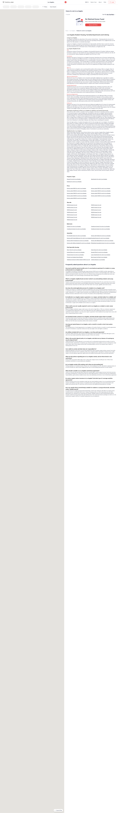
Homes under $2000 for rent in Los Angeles (77, 195)
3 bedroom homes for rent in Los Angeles (100, 229)
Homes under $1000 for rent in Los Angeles (76, 190)
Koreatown (69, 56)
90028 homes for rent (96, 214)
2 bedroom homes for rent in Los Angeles (76, 229)
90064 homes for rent (72, 219)
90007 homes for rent (96, 207)
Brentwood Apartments (72, 94)
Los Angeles (72, 30)
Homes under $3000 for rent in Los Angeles (77, 198)
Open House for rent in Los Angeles (99, 249)
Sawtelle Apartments (71, 85)
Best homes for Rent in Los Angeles (99, 257)
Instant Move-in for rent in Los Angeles (75, 252)
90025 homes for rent (72, 214)
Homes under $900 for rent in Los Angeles (100, 188)
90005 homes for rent (96, 205)
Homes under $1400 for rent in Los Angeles (76, 193)
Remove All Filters (93, 24)
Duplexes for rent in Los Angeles (74, 181)
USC (68, 50)
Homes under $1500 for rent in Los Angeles (100, 193)
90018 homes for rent (72, 212)
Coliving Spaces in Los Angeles (98, 259)
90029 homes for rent (72, 217)
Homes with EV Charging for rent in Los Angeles (78, 240)
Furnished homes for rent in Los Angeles (100, 238)
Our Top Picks (110, 14)
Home (67, 30)
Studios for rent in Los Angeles (74, 226)
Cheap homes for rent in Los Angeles (75, 254)
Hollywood (69, 103)
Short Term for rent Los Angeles (74, 249)
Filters (45, 6)
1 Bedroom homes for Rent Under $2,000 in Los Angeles (79, 259)
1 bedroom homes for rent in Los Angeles (100, 226)
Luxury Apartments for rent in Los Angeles (100, 254)
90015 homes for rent (96, 209)
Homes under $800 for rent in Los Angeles (76, 188)
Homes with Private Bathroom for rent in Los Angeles (79, 238)
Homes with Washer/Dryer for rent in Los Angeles (102, 240)
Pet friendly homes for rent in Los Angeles (76, 235)
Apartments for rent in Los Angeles (99, 179)
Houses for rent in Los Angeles (74, 179)
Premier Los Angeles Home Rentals (75, 257)
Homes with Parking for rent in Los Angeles (101, 235)
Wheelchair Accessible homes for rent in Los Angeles (103, 243)
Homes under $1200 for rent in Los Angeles (100, 190)
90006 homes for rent (72, 207)
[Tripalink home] (8, 2)
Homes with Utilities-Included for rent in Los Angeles (78, 243)
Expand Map (59, 810)
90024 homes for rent (96, 212)
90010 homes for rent (72, 209)
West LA (69, 67)
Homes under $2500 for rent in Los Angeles (101, 195)
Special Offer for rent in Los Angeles (99, 252)
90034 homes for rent (96, 217)
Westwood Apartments (72, 76)
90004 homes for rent (72, 205)
